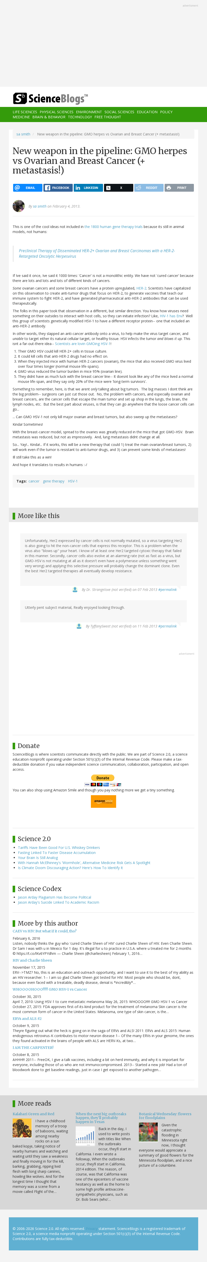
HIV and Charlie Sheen (32, 960)
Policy (166, 111)
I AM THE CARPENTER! (33, 1047)
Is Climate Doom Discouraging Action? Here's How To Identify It (70, 867)
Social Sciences (119, 111)
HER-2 (141, 288)
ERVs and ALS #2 (27, 1018)
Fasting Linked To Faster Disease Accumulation (57, 852)
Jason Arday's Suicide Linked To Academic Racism (58, 902)
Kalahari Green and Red (33, 1114)
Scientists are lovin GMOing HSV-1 (83, 343)
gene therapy (53, 481)
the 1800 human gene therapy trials (114, 226)
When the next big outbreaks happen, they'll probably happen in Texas (101, 1118)
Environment (89, 111)
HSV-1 (73, 481)
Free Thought (107, 116)
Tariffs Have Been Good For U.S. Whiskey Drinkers (59, 847)
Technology (80, 116)
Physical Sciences (56, 111)
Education (147, 111)
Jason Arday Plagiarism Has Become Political (54, 897)
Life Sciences (25, 111)
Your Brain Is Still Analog (38, 857)
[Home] (43, 99)
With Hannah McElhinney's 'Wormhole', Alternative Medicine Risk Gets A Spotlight (84, 862)
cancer (34, 481)
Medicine (21, 116)
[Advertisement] (103, 44)
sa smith (23, 134)
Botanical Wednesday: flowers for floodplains (165, 1116)
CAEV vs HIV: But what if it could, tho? (44, 931)
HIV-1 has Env (171, 315)
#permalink (167, 589)
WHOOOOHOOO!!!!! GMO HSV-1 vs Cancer (50, 989)
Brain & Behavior (48, 116)
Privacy (91, 1228)
